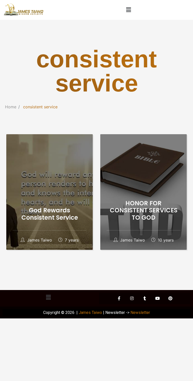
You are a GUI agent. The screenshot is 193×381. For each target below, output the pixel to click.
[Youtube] (157, 298)
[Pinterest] (170, 298)
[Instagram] (132, 298)
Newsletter (140, 312)
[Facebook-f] (119, 298)
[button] (128, 9)
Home (10, 106)
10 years (165, 240)
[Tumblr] (145, 298)
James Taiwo (39, 240)
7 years (71, 240)
